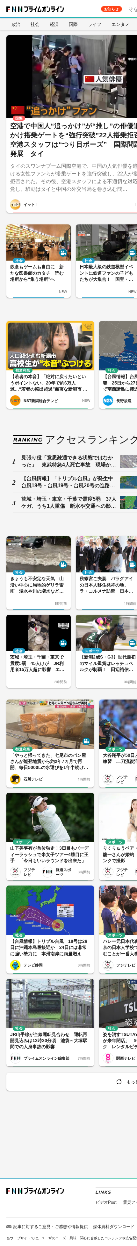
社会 (35, 24)
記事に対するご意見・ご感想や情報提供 (50, 1226)
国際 (73, 24)
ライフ (94, 24)
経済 (54, 24)
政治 (15, 24)
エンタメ (120, 24)
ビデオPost (106, 1202)
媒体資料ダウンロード (113, 1226)
